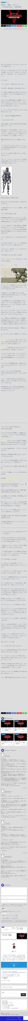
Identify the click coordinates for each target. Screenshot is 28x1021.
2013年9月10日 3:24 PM (5, 792)
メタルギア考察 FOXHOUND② (10, 1008)
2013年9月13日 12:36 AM (6, 857)
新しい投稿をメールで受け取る (10, 918)
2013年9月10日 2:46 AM (5, 756)
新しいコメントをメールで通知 (10, 915)
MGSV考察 (3, 2)
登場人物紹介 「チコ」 (8, 1003)
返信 (25, 788)
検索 (3, 992)
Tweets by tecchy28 (7, 987)
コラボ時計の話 (6, 1006)
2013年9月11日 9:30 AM (5, 824)
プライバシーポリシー (11, 1017)
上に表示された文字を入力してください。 (11, 911)
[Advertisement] (14, 49)
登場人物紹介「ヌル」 (7, 1002)
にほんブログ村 (6, 980)
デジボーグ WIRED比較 (8, 1005)
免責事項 (18, 1017)
